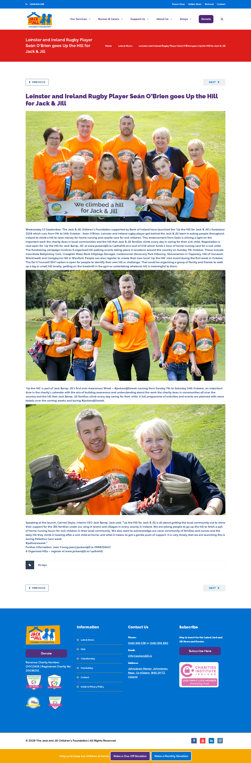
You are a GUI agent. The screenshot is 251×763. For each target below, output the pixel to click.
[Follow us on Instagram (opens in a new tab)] (220, 740)
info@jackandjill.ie (140, 656)
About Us (162, 19)
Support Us (137, 19)
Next (212, 82)
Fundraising (87, 668)
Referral (209, 4)
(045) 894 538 (137, 643)
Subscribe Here (200, 651)
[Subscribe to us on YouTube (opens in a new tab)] (202, 740)
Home (108, 45)
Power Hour (178, 4)
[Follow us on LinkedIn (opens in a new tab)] (211, 740)
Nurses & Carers (108, 19)
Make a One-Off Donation (130, 756)
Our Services (78, 19)
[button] (223, 19)
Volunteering (88, 658)
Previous (39, 82)
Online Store (194, 4)
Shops (184, 19)
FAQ (83, 649)
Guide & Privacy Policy (92, 686)
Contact (221, 4)
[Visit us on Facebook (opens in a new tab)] (194, 740)
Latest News (125, 45)
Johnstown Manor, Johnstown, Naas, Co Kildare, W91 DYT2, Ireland (148, 672)
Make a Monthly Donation (171, 756)
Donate (206, 19)
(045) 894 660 (159, 643)
